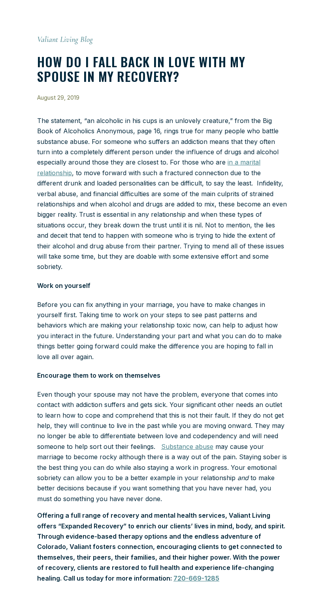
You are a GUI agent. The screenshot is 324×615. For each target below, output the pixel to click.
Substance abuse (187, 446)
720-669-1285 (196, 578)
